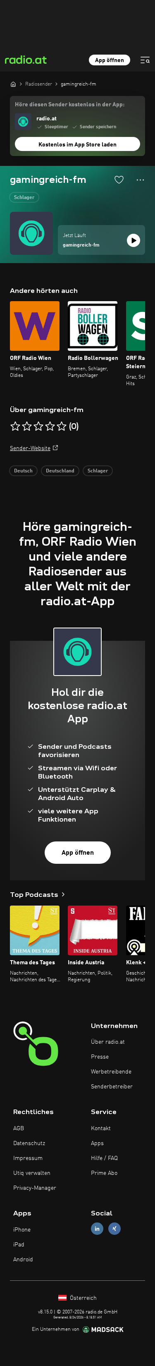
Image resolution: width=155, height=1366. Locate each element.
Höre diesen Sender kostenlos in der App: (69, 105)
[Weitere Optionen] (140, 180)
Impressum (28, 1158)
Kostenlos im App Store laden (77, 145)
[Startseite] (13, 84)
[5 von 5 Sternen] (61, 426)
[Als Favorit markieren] (119, 179)
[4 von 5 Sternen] (50, 426)
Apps (97, 1143)
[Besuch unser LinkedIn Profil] (97, 1229)
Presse (100, 1057)
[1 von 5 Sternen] (15, 426)
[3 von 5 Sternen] (38, 426)
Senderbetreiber (112, 1087)
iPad (18, 1245)
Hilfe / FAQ (104, 1158)
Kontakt (101, 1128)
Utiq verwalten (31, 1173)
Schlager (24, 197)
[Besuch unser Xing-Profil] (114, 1229)
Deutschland (60, 471)
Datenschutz (29, 1143)
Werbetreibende (111, 1072)
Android (23, 1260)
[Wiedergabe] (133, 240)
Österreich (82, 1298)
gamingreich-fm (81, 245)
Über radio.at (108, 1042)
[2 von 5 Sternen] (27, 426)
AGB (18, 1128)
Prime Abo (104, 1173)
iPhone (22, 1230)
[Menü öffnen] (145, 60)
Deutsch (23, 471)
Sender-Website (30, 448)
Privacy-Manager (34, 1188)
